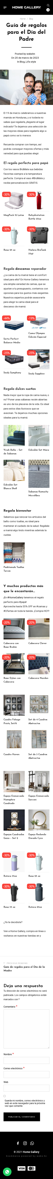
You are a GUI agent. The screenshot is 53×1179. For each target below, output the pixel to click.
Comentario (10, 1006)
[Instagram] (25, 1143)
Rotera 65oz (35, 907)
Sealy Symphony (12, 373)
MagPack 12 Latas (14, 215)
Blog (31, 19)
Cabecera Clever (37, 643)
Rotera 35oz (10, 876)
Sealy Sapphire (36, 374)
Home (22, 19)
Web (6, 1082)
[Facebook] (18, 1143)
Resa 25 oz (9, 250)
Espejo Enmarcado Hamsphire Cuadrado (14, 800)
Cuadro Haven (11, 754)
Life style (31, 61)
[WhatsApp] (32, 1143)
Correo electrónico (14, 1068)
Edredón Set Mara (38, 450)
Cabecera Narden (38, 678)
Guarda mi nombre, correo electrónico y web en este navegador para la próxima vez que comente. (25, 1103)
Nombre (9, 1054)
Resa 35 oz (9, 907)
